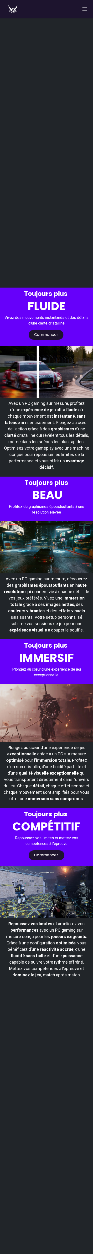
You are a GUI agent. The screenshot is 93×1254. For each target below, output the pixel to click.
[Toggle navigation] (84, 9)
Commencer (46, 334)
